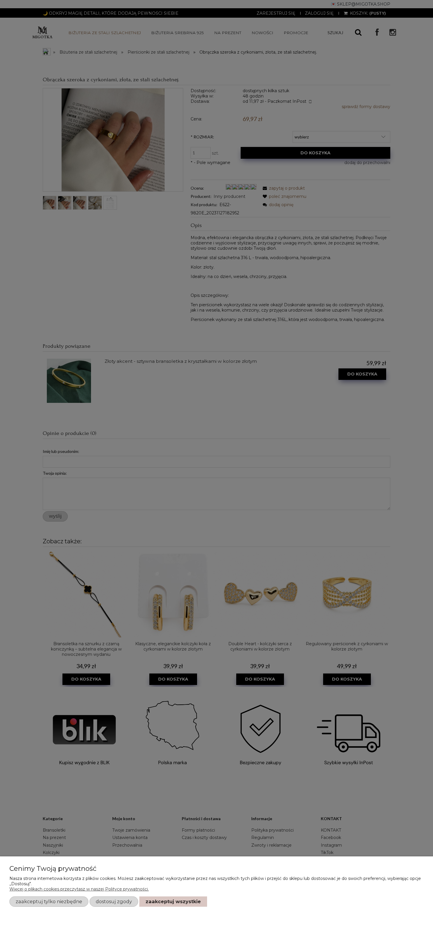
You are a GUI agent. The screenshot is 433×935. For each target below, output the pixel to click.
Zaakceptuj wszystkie (173, 901)
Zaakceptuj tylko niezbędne (49, 901)
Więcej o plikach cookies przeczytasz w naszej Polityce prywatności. (79, 889)
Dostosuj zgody (114, 901)
